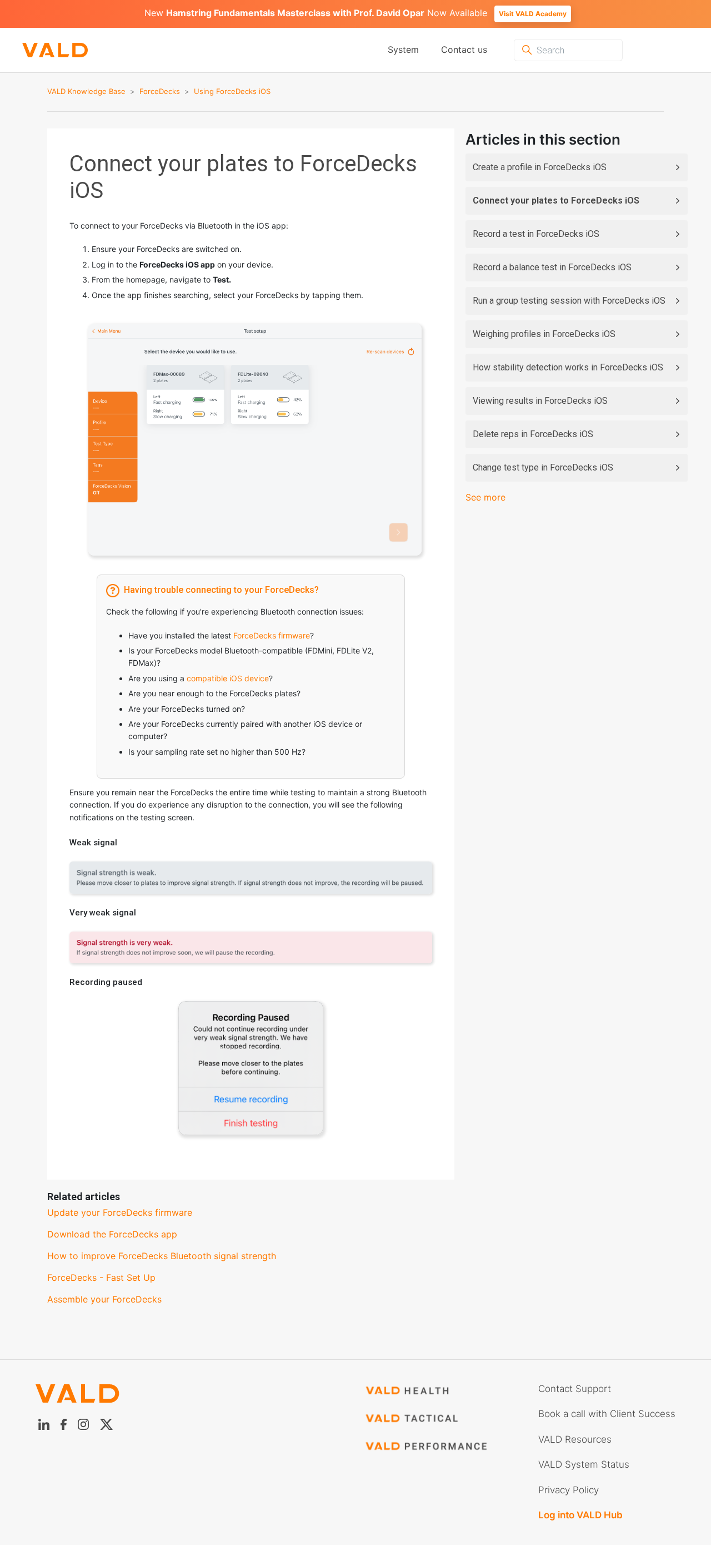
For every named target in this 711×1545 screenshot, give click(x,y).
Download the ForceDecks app (112, 1234)
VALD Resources (575, 1439)
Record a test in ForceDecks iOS (536, 234)
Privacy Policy (568, 1490)
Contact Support (574, 1388)
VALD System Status (583, 1464)
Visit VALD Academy (533, 13)
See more (485, 497)
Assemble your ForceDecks (104, 1299)
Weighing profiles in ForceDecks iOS (544, 334)
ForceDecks (159, 91)
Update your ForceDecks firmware (119, 1212)
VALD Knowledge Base (86, 91)
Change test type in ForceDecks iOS (543, 467)
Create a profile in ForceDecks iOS (540, 167)
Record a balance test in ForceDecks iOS (552, 267)
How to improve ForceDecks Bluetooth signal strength (161, 1255)
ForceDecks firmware (271, 635)
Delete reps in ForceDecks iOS (533, 434)
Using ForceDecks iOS (232, 91)
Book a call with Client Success (606, 1413)
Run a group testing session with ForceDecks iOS (569, 300)
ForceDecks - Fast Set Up (101, 1277)
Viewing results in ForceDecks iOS (540, 400)
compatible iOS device (228, 678)
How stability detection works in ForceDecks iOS (568, 367)
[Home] (44, 50)
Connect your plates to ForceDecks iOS (556, 200)
